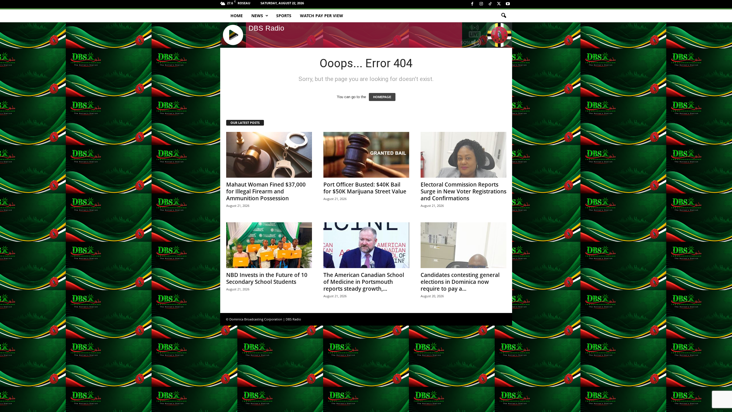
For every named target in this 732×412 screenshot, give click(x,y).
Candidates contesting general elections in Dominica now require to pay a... (460, 281)
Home (236, 15)
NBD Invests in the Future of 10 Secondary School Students (266, 278)
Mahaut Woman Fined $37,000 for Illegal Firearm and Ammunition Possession (266, 191)
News (257, 15)
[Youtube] (507, 4)
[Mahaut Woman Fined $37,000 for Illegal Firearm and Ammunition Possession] (269, 155)
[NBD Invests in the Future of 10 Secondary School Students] (269, 245)
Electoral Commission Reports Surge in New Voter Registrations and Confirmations (463, 191)
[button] (503, 15)
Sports (283, 15)
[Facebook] (472, 4)
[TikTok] (490, 4)
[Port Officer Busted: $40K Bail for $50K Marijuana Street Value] (366, 155)
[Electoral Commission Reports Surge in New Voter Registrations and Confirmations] (463, 155)
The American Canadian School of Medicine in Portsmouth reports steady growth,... (363, 281)
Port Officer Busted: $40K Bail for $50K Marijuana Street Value (364, 188)
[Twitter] (499, 4)
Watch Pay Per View (321, 15)
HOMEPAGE (382, 97)
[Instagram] (481, 4)
